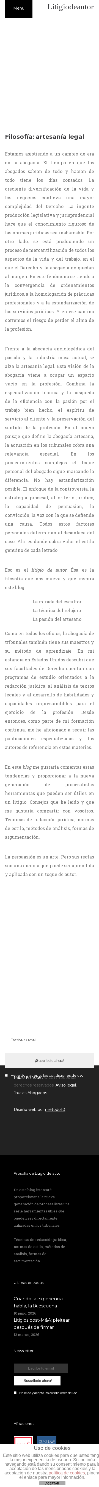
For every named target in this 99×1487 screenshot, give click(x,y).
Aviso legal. (66, 1085)
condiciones (58, 1393)
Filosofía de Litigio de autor (38, 1173)
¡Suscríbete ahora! (49, 1061)
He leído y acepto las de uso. (48, 1393)
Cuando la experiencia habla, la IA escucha (38, 1302)
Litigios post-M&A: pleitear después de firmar (42, 1324)
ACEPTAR (52, 1483)
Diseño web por (39, 1109)
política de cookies (67, 1473)
